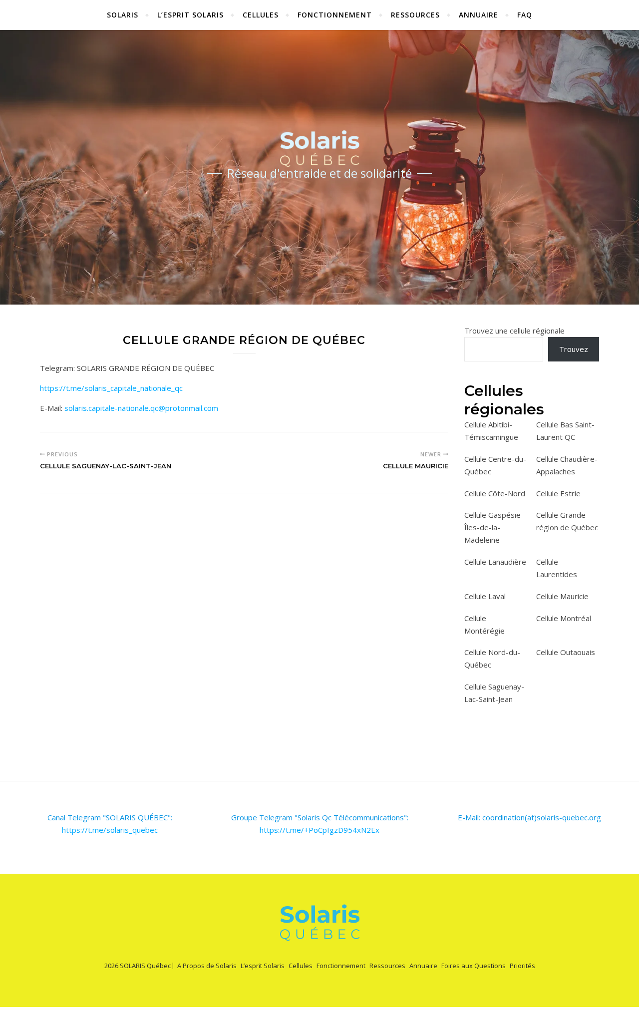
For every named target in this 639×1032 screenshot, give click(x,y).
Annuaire (478, 14)
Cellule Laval (485, 596)
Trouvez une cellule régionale (514, 331)
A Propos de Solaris (207, 965)
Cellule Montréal (563, 618)
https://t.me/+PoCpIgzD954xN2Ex (319, 830)
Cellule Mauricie (562, 596)
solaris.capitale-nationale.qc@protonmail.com (141, 408)
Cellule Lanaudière (495, 562)
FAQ (524, 14)
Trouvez (573, 349)
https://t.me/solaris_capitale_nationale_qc (111, 388)
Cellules (261, 14)
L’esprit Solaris (190, 14)
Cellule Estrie (558, 493)
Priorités (522, 965)
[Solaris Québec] (319, 148)
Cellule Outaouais (565, 652)
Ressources (415, 14)
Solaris (122, 14)
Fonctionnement (335, 14)
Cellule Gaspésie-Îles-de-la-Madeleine (494, 527)
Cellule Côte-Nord (494, 493)
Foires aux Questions (473, 965)
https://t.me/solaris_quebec (110, 830)
